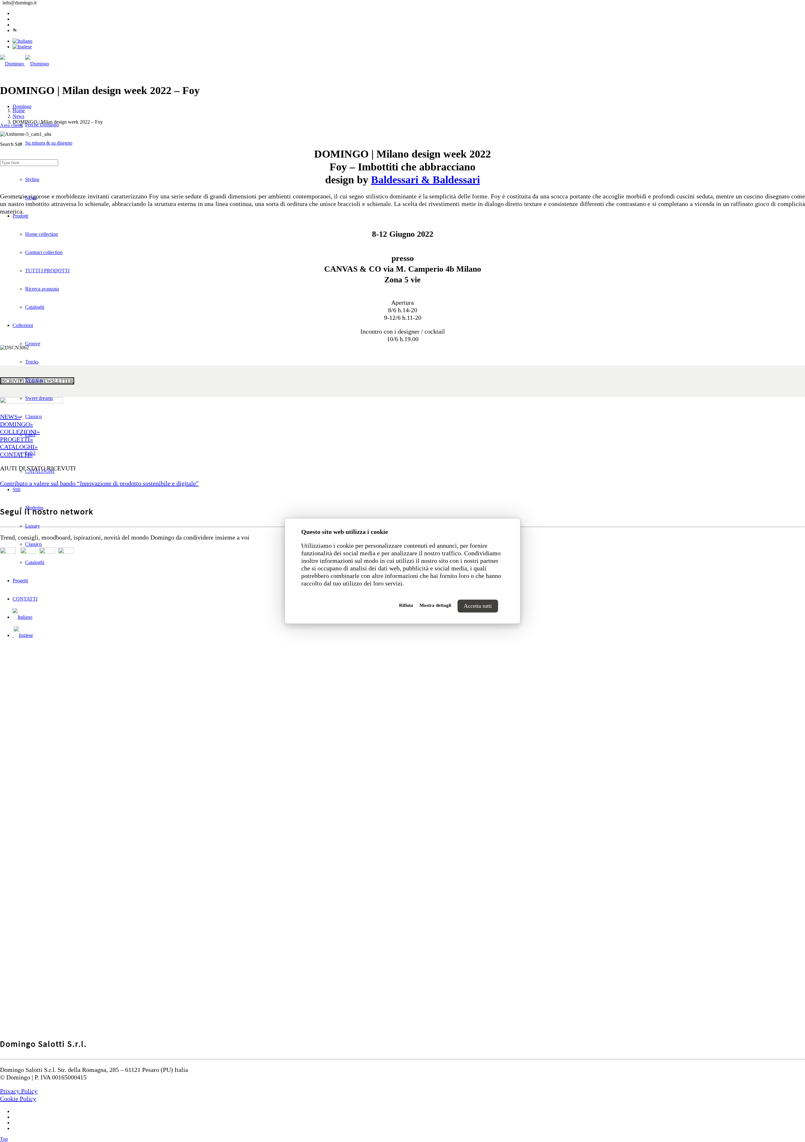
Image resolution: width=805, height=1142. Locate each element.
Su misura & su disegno (48, 143)
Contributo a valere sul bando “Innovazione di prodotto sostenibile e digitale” (99, 483)
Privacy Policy (18, 1091)
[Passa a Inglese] (22, 46)
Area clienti (11, 125)
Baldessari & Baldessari (425, 180)
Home (19, 110)
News (18, 116)
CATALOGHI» (19, 446)
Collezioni (23, 325)
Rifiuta (406, 605)
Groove (32, 343)
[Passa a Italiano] (22, 41)
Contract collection (44, 252)
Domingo (22, 106)
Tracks (31, 361)
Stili (16, 489)
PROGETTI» (16, 439)
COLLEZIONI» (20, 431)
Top (4, 1139)
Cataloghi (34, 307)
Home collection (41, 234)
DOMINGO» (16, 424)
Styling (32, 179)
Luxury (32, 526)
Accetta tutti (478, 606)
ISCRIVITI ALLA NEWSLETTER (37, 381)
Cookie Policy (18, 1098)
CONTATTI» (16, 454)
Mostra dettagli (435, 605)
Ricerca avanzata (42, 288)
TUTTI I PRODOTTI (47, 270)
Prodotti (20, 216)
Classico (33, 416)
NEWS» (10, 416)
